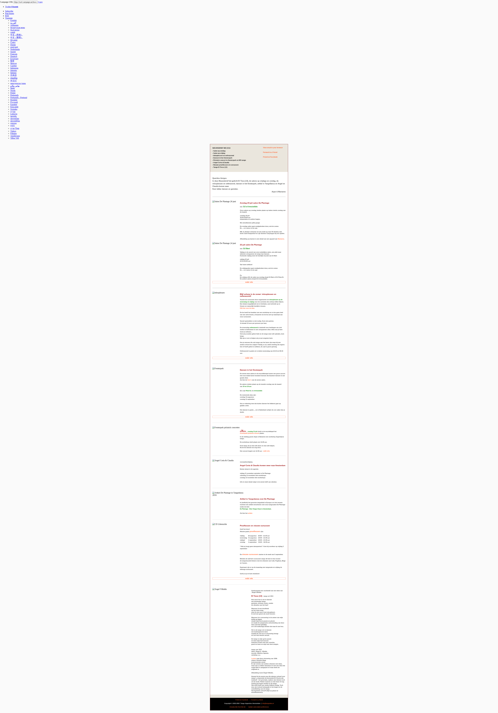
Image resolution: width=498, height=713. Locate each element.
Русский (14, 102)
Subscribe (9, 11)
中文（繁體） (16, 37)
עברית (12, 111)
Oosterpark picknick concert (249, 433)
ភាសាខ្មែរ (13, 78)
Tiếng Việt (14, 138)
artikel (250, 513)
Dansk (13, 45)
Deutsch (13, 56)
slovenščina (15, 121)
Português (14, 95)
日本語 (13, 75)
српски (13, 123)
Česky (13, 42)
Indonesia (14, 68)
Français (13, 54)
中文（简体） (16, 35)
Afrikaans (14, 25)
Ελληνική (14, 59)
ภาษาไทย (14, 128)
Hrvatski (13, 40)
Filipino (13, 133)
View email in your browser (273, 148)
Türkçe (13, 131)
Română (13, 100)
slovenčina (14, 118)
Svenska (13, 109)
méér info (249, 282)
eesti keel (14, 47)
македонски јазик (18, 83)
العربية (13, 23)
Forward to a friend (257, 700)
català (12, 32)
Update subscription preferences (258, 707)
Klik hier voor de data (247, 308)
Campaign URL (6, 2)
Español (13, 104)
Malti (12, 88)
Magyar (13, 63)
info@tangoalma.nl (268, 703)
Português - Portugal (18, 97)
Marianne (281, 239)
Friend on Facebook (270, 157)
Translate (9, 18)
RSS (7, 16)
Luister (253, 658)
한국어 (13, 81)
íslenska (13, 70)
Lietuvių (13, 114)
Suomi (13, 52)
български (14, 30)
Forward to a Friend (270, 152)
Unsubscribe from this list (237, 707)
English (13, 20)
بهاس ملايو (15, 86)
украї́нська (15, 136)
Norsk (12, 90)
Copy (40, 2)
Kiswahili (14, 107)
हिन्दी (12, 61)
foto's (249, 380)
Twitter (11, 7)
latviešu (13, 116)
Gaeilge (13, 66)
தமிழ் (12, 125)
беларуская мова (17, 27)
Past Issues (9, 13)
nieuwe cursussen (250, 554)
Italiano (13, 73)
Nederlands (15, 49)
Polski (12, 93)
